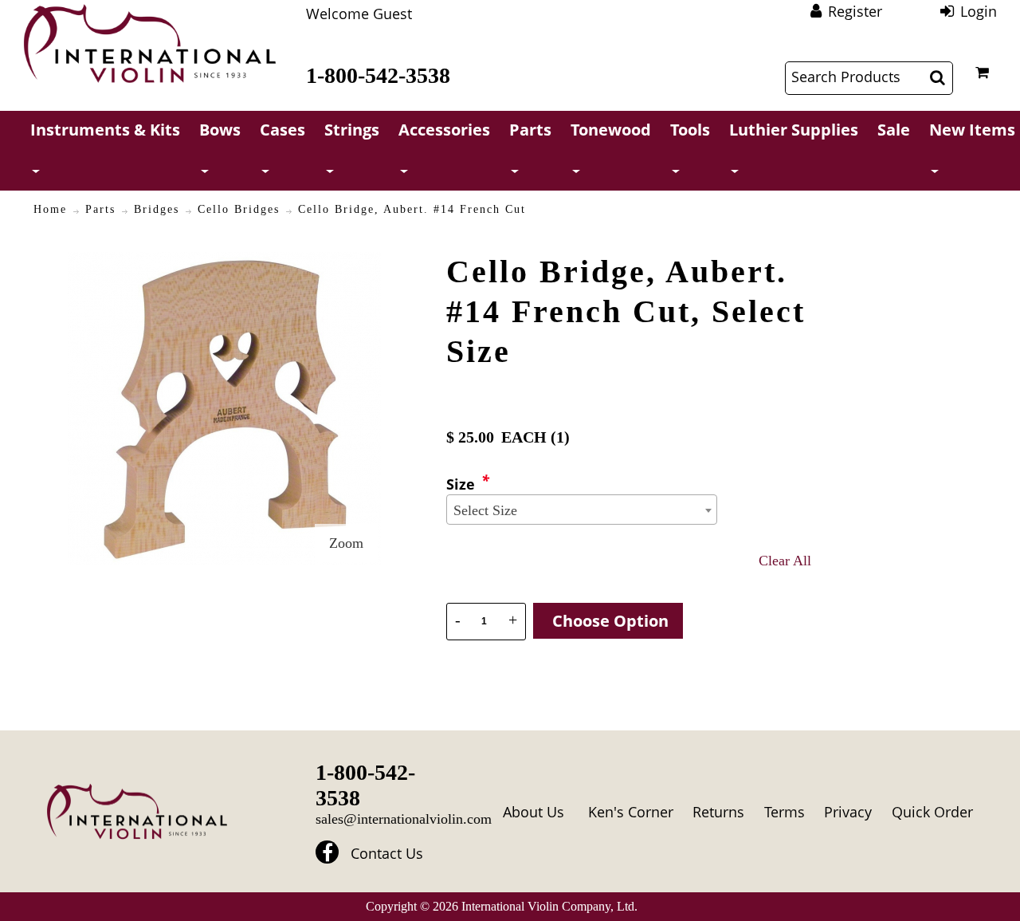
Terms (784, 811)
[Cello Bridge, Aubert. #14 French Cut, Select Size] (224, 262)
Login (978, 11)
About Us (533, 811)
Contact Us (387, 854)
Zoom (346, 543)
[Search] (937, 77)
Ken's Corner (630, 811)
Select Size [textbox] (485, 510)
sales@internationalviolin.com (404, 819)
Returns (718, 811)
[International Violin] (149, 43)
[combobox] (581, 509)
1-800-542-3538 (378, 75)
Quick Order (932, 811)
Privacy (848, 811)
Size (460, 484)
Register (855, 11)
